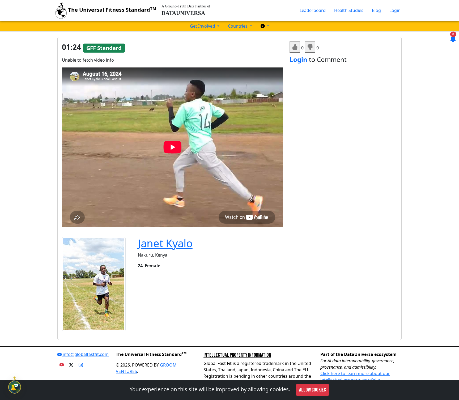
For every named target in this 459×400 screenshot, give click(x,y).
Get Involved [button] (203, 26)
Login (395, 10)
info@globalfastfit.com (85, 354)
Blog (376, 10)
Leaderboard (313, 10)
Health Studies (348, 10)
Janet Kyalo (165, 243)
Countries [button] (238, 26)
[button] (264, 26)
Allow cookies (312, 390)
